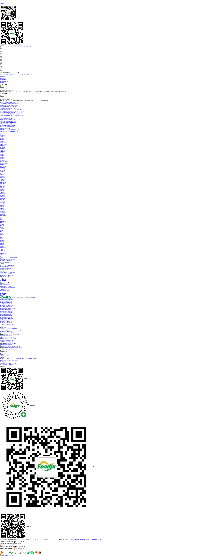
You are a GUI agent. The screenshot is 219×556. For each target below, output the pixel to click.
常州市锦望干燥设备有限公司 (6, 305)
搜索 (18, 72)
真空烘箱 (2, 222)
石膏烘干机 (2, 201)
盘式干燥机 (2, 135)
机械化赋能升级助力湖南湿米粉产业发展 (9, 106)
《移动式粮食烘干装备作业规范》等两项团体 (10, 103)
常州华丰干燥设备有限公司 (6, 312)
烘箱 (7, 74)
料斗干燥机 (2, 157)
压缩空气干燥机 (3, 144)
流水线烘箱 (2, 231)
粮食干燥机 (2, 148)
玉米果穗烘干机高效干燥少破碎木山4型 (13, 347)
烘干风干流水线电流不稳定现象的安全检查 (10, 131)
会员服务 (2, 363)
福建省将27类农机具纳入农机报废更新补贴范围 (11, 109)
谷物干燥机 (2, 154)
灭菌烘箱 (2, 249)
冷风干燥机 (2, 151)
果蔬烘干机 (2, 185)
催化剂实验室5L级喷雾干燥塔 (7, 266)
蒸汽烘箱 (2, 252)
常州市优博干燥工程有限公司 (6, 318)
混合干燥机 (2, 160)
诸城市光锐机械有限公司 (5, 320)
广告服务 (6, 363)
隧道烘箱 (2, 234)
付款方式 (11, 364)
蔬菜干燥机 (2, 155)
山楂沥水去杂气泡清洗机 (5, 286)
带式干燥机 (25, 46)
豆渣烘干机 (2, 196)
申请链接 (8, 356)
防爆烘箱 (2, 244)
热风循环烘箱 (3, 221)
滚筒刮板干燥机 (3, 161)
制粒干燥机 (14, 46)
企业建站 (15, 363)
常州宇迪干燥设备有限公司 (6, 323)
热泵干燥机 (2, 167)
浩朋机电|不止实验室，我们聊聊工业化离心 (10, 129)
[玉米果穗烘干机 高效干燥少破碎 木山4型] (10, 346)
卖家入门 (6, 360)
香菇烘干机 (2, 211)
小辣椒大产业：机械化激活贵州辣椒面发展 (10, 105)
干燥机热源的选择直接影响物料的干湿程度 (10, 125)
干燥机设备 (2, 170)
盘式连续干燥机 (3, 163)
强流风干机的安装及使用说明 (6, 118)
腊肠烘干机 (2, 212)
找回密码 (11, 360)
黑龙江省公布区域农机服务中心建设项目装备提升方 (12, 108)
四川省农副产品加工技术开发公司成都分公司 (10, 349)
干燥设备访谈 (3, 82)
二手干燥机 (2, 150)
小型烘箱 (2, 239)
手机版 (6, 3)
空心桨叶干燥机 (3, 142)
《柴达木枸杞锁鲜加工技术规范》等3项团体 (10, 114)
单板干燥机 (2, 164)
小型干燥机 (2, 158)
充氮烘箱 (2, 224)
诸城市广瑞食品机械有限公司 (6, 301)
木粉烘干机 (2, 198)
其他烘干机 (2, 204)
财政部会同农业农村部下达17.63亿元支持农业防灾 (11, 115)
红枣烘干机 (2, 180)
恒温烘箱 (2, 237)
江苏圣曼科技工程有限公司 (6, 268)
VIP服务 (10, 363)
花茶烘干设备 (3, 179)
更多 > (1, 295)
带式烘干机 (2, 199)
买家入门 (2, 360)
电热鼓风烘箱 (3, 253)
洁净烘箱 (2, 240)
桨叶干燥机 (2, 138)
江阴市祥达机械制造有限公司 (6, 324)
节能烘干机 (2, 189)
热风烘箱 (2, 236)
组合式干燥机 (3, 166)
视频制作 (6, 364)
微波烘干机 (2, 195)
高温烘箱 (2, 220)
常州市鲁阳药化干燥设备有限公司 (7, 308)
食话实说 (3, 294)
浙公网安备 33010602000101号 (9, 555)
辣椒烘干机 (2, 206)
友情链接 (2, 354)
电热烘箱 (2, 225)
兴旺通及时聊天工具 (32, 358)
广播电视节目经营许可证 (85, 539)
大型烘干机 (2, 192)
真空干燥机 (30, 74)
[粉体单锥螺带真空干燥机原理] (7, 272)
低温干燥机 (2, 172)
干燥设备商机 (3, 79)
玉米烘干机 (2, 205)
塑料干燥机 (2, 147)
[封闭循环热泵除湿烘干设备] (7, 341)
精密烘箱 (2, 246)
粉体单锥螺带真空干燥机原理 (6, 274)
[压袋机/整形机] (4, 282)
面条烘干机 (2, 176)
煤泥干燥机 (2, 145)
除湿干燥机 (2, 137)
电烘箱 (1, 227)
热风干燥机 (2, 153)
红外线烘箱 (2, 250)
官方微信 (2, 3)
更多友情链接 (3, 356)
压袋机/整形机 (3, 283)
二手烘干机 (2, 190)
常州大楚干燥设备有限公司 (6, 260)
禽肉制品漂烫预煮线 (4, 285)
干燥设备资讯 (3, 78)
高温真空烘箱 (3, 247)
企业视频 (3, 280)
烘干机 (9, 74)
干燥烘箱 (2, 233)
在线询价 (2, 263)
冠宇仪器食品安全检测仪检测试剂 (7, 287)
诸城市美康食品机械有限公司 (6, 315)
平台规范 (25, 358)
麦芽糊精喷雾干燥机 (4, 290)
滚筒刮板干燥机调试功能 (5, 128)
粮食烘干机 (2, 183)
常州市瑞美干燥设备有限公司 (6, 275)
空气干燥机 (2, 139)
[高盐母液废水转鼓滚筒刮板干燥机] (8, 257)
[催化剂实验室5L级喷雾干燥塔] (7, 265)
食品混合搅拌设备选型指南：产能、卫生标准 (10, 119)
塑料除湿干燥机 (3, 169)
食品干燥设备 (8, 46)
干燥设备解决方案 (4, 81)
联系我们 (15, 360)
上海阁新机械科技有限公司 (6, 311)
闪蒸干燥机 (30, 46)
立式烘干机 (2, 193)
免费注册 (21, 358)
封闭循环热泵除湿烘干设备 (10, 343)
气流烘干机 (2, 177)
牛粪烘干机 (2, 188)
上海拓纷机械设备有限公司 (6, 314)
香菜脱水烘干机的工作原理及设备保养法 (9, 127)
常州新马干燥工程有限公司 (6, 321)
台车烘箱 (2, 228)
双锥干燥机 (2, 141)
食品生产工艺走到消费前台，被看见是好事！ (10, 102)
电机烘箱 (2, 243)
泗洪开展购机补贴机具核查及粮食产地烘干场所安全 (12, 111)
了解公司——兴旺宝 (14, 358)
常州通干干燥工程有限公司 (6, 306)
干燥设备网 (2, 76)
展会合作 (2, 364)
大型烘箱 (2, 241)
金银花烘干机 (3, 182)
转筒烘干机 (2, 202)
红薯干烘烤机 (3, 289)
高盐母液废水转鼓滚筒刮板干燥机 (7, 259)
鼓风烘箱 (2, 230)
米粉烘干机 (2, 214)
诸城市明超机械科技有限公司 (6, 317)
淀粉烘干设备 (3, 215)
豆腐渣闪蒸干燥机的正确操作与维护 (8, 121)
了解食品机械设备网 (4, 358)
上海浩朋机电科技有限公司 (6, 309)
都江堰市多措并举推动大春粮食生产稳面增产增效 (11, 112)
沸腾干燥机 (19, 46)
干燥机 (1, 134)
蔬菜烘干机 (2, 208)
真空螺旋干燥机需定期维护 (6, 124)
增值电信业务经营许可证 (97, 539)
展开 (1, 173)
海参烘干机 (2, 186)
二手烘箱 (2, 255)
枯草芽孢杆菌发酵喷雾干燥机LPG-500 (9, 122)
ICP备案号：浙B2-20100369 (72, 539)
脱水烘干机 (2, 209)
